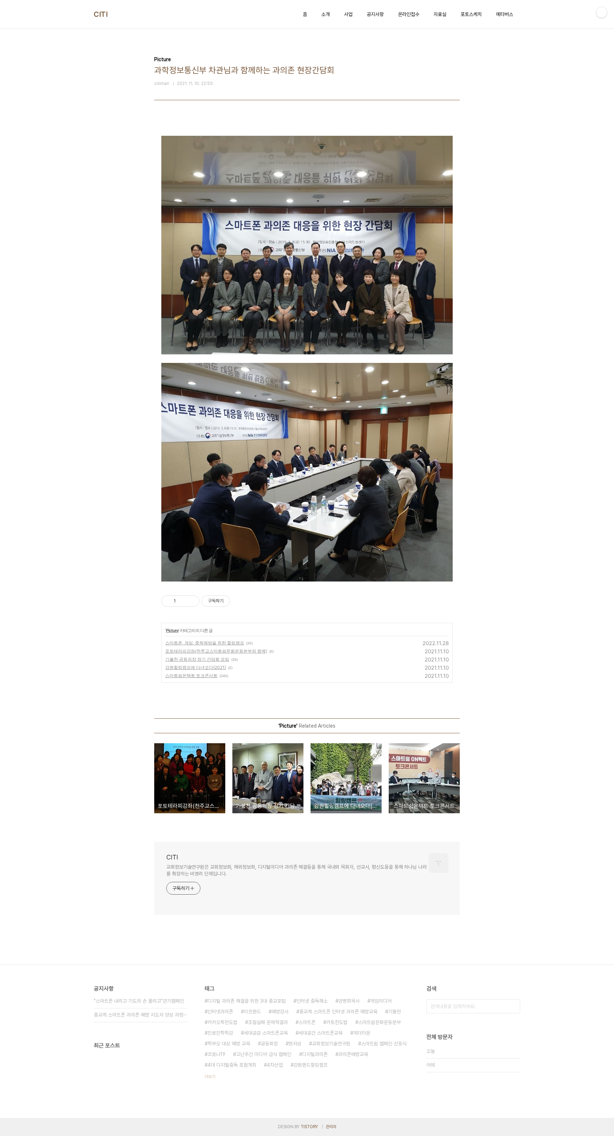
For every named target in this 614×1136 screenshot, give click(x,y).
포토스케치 (471, 14)
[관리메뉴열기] (601, 12)
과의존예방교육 (353, 1054)
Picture (172, 630)
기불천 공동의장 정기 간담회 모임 (197, 659)
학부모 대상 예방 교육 (229, 1043)
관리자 (331, 1126)
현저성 (295, 1043)
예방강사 (280, 1011)
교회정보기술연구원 (331, 1043)
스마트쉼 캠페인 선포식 (383, 1043)
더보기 (210, 1076)
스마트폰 (307, 1022)
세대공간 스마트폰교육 (320, 1033)
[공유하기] (182, 601)
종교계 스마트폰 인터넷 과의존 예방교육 (338, 1011)
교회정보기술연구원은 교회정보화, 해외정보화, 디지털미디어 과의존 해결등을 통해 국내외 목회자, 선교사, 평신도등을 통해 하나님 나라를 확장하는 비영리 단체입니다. (296, 870)
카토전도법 (337, 1022)
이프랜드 (252, 1011)
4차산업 (275, 1065)
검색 (513, 1006)
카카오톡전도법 (222, 1022)
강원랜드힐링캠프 (310, 1065)
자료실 (439, 14)
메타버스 (504, 14)
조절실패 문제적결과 (268, 1022)
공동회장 (269, 1043)
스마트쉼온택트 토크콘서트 (191, 675)
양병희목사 (349, 1001)
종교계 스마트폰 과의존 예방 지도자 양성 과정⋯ (140, 1015)
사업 (348, 14)
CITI (101, 14)
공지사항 (375, 14)
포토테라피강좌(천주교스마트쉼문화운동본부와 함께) (216, 651)
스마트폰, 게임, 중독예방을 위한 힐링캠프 (204, 642)
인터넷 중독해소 (312, 1001)
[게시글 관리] (191, 601)
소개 (325, 14)
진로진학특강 (220, 1033)
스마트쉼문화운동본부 (379, 1022)
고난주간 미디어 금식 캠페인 (263, 1054)
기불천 (394, 1011)
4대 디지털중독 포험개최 (232, 1065)
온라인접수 (408, 14)
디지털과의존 (315, 1054)
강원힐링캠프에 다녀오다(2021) (195, 667)
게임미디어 (381, 1001)
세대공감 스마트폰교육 (266, 1033)
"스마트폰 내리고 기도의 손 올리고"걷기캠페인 (139, 1001)
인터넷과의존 (220, 1011)
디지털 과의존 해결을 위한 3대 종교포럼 (247, 1001)
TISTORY (309, 1126)
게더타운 (361, 1033)
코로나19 (216, 1054)
